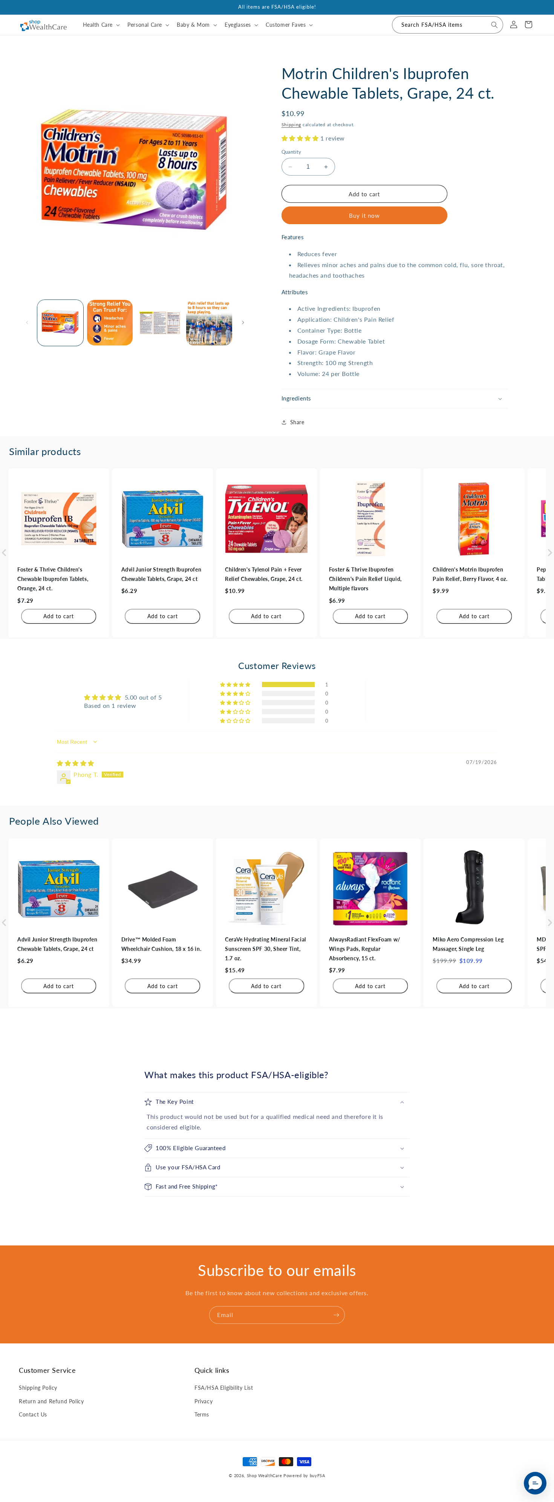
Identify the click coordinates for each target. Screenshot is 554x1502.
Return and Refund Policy (51, 1401)
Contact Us (33, 1414)
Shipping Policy (38, 1387)
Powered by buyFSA (304, 1475)
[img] (75, 763)
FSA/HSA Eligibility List (223, 1387)
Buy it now (364, 215)
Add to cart (58, 616)
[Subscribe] (336, 1315)
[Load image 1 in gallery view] (60, 323)
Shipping (291, 124)
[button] (100, 25)
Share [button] (297, 422)
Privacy (203, 1401)
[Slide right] (243, 322)
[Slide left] (27, 322)
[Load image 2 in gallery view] (110, 323)
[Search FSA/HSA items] (494, 25)
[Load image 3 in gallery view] (159, 323)
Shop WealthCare (264, 1475)
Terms (201, 1414)
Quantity (291, 152)
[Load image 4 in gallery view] (209, 323)
